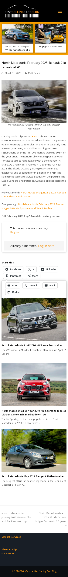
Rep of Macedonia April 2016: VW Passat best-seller (32, 345)
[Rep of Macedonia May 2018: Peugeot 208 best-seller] (34, 450)
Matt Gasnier (35, 73)
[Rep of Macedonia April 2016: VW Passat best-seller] (34, 318)
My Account (8, 553)
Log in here (46, 246)
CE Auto (35, 136)
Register (15, 232)
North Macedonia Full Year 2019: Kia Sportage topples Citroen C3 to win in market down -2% (34, 412)
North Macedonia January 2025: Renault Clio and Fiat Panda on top (16, 517)
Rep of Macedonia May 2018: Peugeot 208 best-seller (33, 476)
